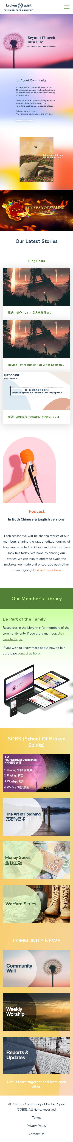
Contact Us (36, 1134)
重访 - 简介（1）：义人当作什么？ (30, 313)
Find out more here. (47, 570)
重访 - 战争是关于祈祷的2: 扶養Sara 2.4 (33, 417)
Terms (36, 1118)
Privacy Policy (36, 1126)
